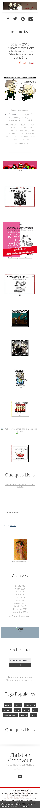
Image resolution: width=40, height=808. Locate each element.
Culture (22, 114)
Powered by (10, 525)
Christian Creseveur (20, 757)
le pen (17, 710)
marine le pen (30, 705)
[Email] (30, 19)
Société (28, 120)
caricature (27, 139)
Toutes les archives (21, 616)
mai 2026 (20, 594)
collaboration (23, 133)
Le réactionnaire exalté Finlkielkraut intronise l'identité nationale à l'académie (20, 52)
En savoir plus (25, 806)
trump (33, 715)
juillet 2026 (20, 588)
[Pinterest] (23, 19)
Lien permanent (21, 110)
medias (15, 117)
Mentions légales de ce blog (28, 798)
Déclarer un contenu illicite (10, 798)
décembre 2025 (20, 609)
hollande (24, 715)
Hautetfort (25, 790)
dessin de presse (10, 715)
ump (34, 710)
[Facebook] (8, 19)
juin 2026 (20, 591)
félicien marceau (19, 130)
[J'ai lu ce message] (38, 803)
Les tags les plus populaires (20, 795)
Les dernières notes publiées (28, 793)
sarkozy (26, 710)
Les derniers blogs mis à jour (10, 793)
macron (8, 705)
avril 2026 (20, 597)
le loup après (11, 484)
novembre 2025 (20, 612)
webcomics (23, 484)
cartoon (18, 705)
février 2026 (20, 603)
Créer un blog (16, 790)
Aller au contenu (9, 2)
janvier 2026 (20, 606)
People (23, 117)
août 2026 (20, 585)
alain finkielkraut (20, 124)
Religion (19, 120)
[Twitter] (15, 19)
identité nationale (19, 136)
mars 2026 (20, 600)
